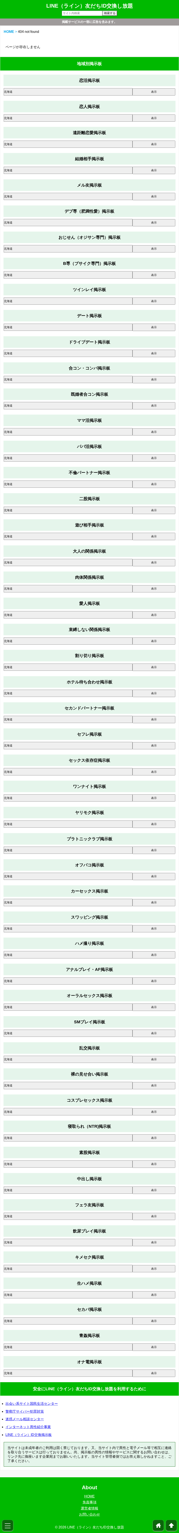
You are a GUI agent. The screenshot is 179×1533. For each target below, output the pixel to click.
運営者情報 (89, 1508)
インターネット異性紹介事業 (28, 1427)
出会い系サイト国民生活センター (31, 1403)
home (158, 1525)
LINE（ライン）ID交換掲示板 (28, 1435)
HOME (9, 32)
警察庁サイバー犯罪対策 (24, 1411)
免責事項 (89, 1502)
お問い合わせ (89, 1514)
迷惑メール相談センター (24, 1419)
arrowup (171, 1525)
